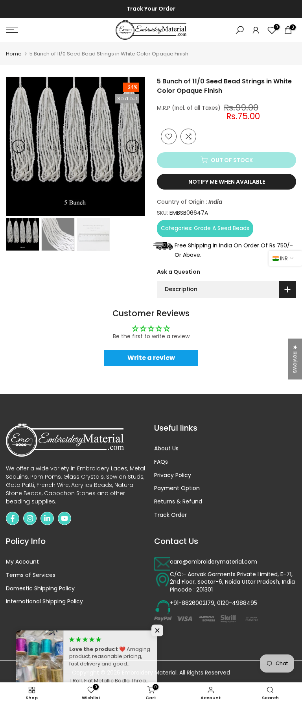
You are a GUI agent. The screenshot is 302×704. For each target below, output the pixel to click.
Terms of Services (30, 575)
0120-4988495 (237, 603)
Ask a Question (178, 272)
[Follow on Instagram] (30, 518)
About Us (166, 448)
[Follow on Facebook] (12, 518)
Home (14, 53)
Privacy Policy (172, 475)
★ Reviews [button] (295, 359)
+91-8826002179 (192, 603)
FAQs (161, 462)
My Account (22, 562)
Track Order (170, 515)
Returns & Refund (178, 501)
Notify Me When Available (226, 182)
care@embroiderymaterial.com (213, 562)
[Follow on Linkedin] (47, 518)
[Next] (132, 146)
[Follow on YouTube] (64, 518)
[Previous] (18, 146)
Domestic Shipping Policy (40, 588)
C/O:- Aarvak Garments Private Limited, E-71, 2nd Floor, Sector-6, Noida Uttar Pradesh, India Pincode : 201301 (232, 582)
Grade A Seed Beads (221, 228)
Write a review (151, 357)
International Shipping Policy (44, 601)
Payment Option (177, 488)
